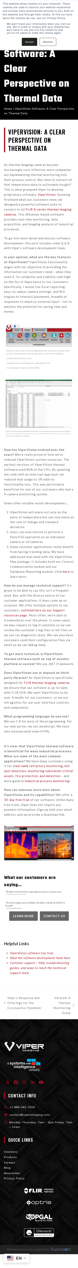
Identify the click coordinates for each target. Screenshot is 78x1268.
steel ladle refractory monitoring (38, 766)
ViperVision (47, 194)
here (66, 571)
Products (10, 1157)
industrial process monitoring (47, 781)
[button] (8, 830)
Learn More (23, 916)
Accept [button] (29, 41)
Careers (9, 1162)
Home (8, 108)
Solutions (11, 1152)
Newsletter (12, 1173)
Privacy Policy (14, 1178)
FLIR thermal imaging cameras (47, 682)
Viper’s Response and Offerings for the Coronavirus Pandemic (22, 1003)
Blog (7, 1168)
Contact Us (54, 916)
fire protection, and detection (37, 776)
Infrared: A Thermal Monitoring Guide (60, 1005)
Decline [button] (48, 41)
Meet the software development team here (40, 958)
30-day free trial (16, 800)
